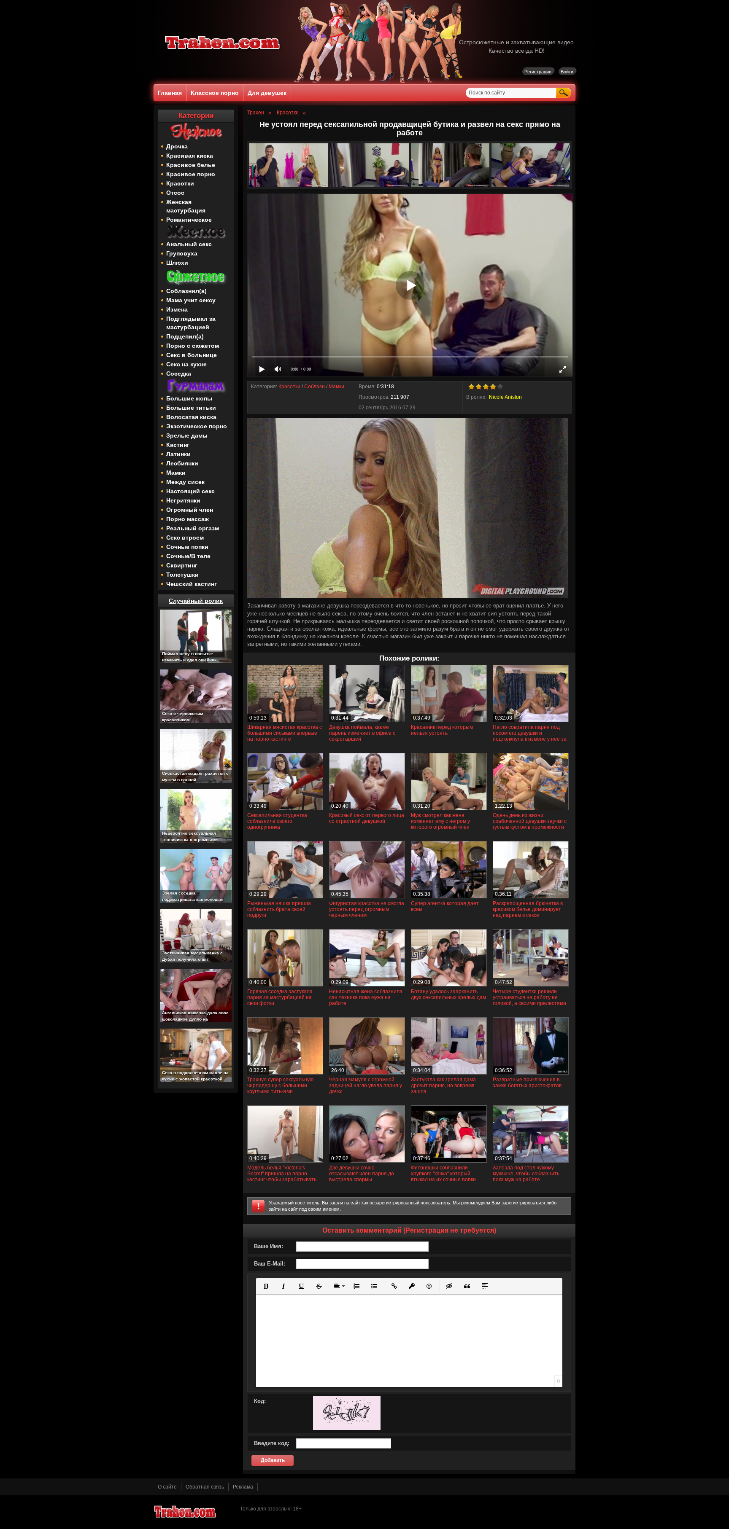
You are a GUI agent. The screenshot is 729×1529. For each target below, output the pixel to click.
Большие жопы (189, 398)
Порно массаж (187, 519)
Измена (177, 309)
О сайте (167, 1487)
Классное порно (215, 92)
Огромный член (189, 509)
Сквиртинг (181, 565)
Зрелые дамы (187, 435)
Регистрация (537, 71)
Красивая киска (189, 155)
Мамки (176, 472)
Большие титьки (191, 407)
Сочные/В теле (188, 556)
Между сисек (185, 481)
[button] (266, 1286)
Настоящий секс (190, 491)
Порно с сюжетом (192, 345)
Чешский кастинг (191, 583)
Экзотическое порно (196, 426)
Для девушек (267, 92)
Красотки (180, 183)
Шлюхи (177, 262)
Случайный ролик (196, 600)
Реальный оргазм (192, 528)
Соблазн (314, 387)
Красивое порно (190, 174)
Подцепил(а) (185, 336)
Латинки (178, 454)
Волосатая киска (191, 417)
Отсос (175, 192)
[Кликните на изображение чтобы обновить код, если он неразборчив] (347, 1428)
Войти (567, 71)
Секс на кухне (186, 364)
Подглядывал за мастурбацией (191, 323)
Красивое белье (190, 164)
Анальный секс (189, 244)
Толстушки (182, 574)
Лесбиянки (182, 463)
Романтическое (189, 219)
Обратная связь (205, 1487)
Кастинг (177, 444)
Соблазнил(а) (186, 291)
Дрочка (177, 146)
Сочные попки (187, 546)
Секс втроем (185, 537)
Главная (170, 92)
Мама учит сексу (191, 300)
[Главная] (223, 51)
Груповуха (181, 253)
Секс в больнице (191, 355)
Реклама (243, 1487)
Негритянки (183, 500)
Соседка (178, 373)
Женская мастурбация (185, 206)
